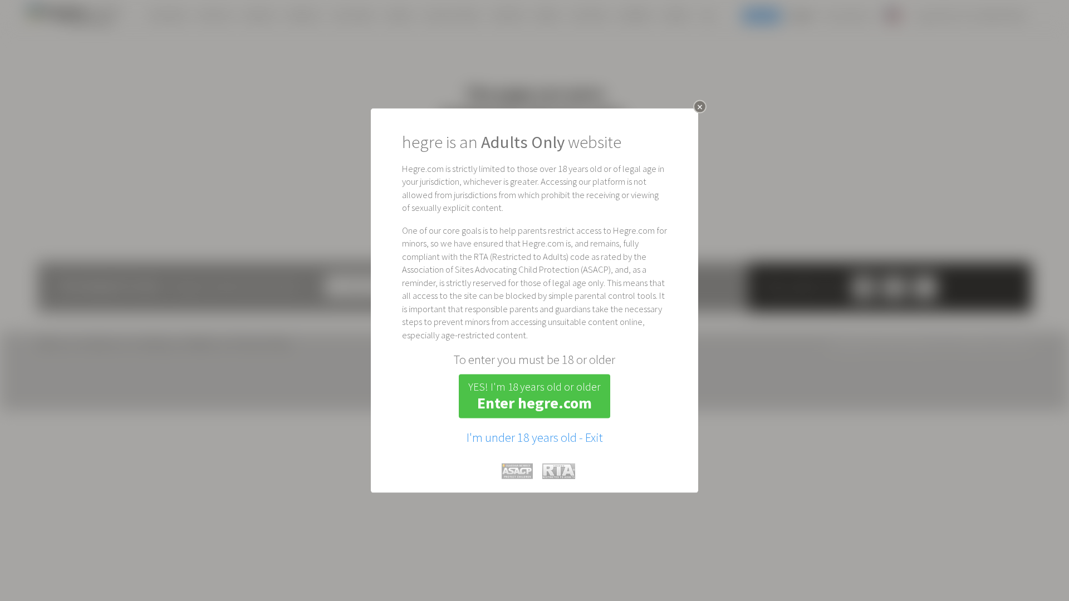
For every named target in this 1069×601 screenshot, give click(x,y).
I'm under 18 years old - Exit (535, 437)
